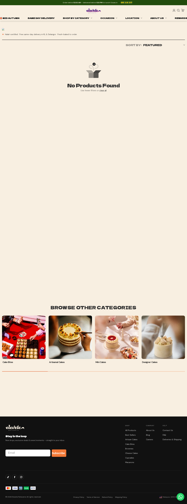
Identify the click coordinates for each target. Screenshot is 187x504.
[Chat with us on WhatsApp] (180, 497)
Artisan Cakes (131, 439)
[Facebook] (14, 477)
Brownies (129, 448)
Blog (148, 435)
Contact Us (168, 430)
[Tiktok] (8, 477)
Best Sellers (130, 435)
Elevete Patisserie (19, 497)
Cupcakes (129, 458)
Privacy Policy (78, 497)
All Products (130, 430)
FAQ (164, 435)
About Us (150, 430)
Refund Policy (107, 497)
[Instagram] (21, 477)
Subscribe (58, 453)
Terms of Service (93, 497)
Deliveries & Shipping (172, 439)
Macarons (129, 462)
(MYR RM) (170, 497)
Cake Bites (130, 444)
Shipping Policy (121, 497)
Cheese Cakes (131, 453)
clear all (103, 90)
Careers (149, 439)
